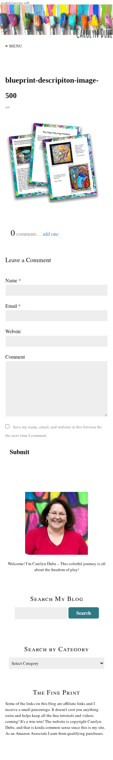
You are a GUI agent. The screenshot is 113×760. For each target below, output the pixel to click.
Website (13, 331)
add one (50, 233)
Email (13, 305)
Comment (15, 356)
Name (13, 280)
